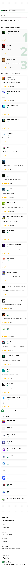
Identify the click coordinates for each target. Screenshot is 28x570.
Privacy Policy (4, 541)
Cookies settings (5, 550)
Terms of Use (4, 543)
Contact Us (4, 532)
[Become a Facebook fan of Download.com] (3, 558)
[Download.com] (4, 10)
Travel (18, 15)
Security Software (13, 15)
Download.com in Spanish (7, 534)
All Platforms (4, 15)
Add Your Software (5, 529)
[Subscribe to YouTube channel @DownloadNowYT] (8, 558)
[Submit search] (10, 10)
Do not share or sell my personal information (11, 548)
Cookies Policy (5, 546)
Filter (2, 24)
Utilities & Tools (23, 15)
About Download (5, 527)
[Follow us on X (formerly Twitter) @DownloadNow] (5, 558)
